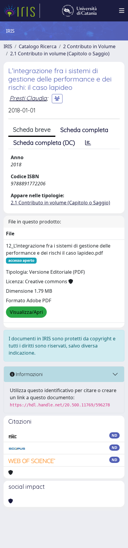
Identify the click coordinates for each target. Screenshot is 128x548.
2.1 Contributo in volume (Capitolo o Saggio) (60, 53)
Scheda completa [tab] (84, 130)
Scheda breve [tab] (32, 129)
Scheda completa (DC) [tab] (44, 142)
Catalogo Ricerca (38, 46)
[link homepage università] (79, 11)
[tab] (88, 143)
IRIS (8, 46)
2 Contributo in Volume (89, 46)
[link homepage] (22, 11)
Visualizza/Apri (26, 312)
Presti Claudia (28, 98)
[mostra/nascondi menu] (121, 11)
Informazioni (29, 374)
